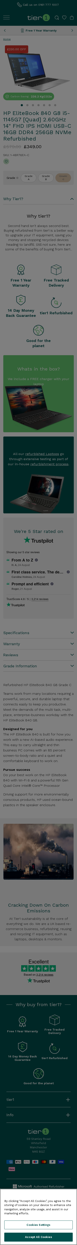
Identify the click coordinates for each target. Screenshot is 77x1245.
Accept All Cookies (38, 1237)
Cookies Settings (38, 1224)
